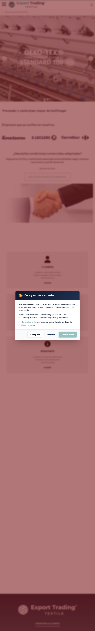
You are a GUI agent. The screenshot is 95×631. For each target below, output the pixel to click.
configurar (29, 322)
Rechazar (51, 334)
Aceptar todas (67, 334)
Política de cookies (26, 325)
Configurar (35, 334)
